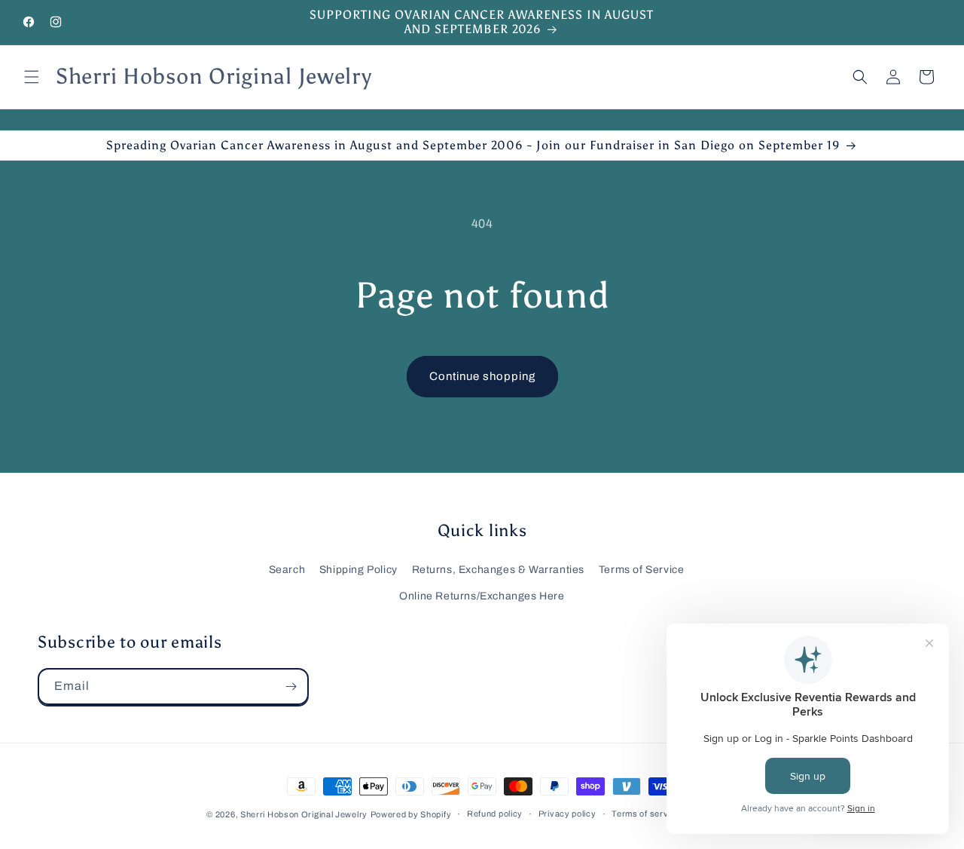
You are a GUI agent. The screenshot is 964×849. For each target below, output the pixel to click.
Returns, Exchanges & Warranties (498, 569)
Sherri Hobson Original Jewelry (304, 814)
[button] (31, 76)
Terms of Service (642, 569)
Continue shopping (482, 376)
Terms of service (646, 813)
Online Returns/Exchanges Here (481, 596)
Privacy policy (567, 813)
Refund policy (495, 813)
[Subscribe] (290, 686)
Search (287, 569)
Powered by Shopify (411, 814)
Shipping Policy (358, 569)
